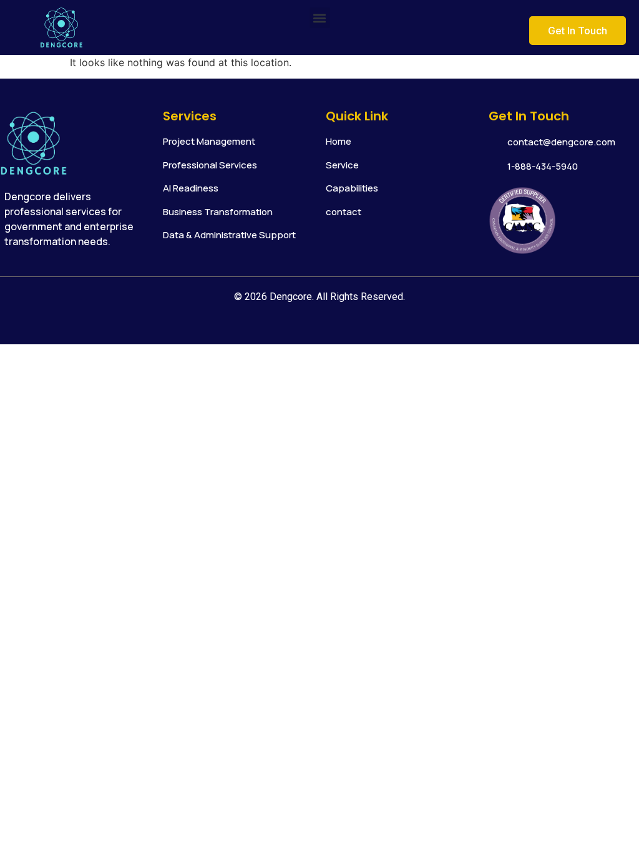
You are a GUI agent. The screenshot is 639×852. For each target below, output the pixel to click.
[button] (320, 17)
